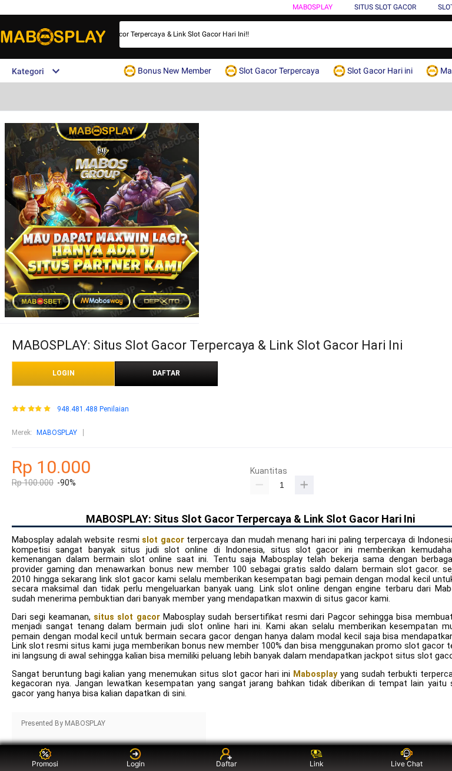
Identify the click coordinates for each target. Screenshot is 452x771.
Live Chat (407, 763)
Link (317, 763)
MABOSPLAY (56, 432)
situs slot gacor (127, 617)
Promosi (45, 763)
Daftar (226, 763)
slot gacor (163, 540)
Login (136, 763)
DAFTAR (166, 373)
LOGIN (63, 373)
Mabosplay (313, 7)
